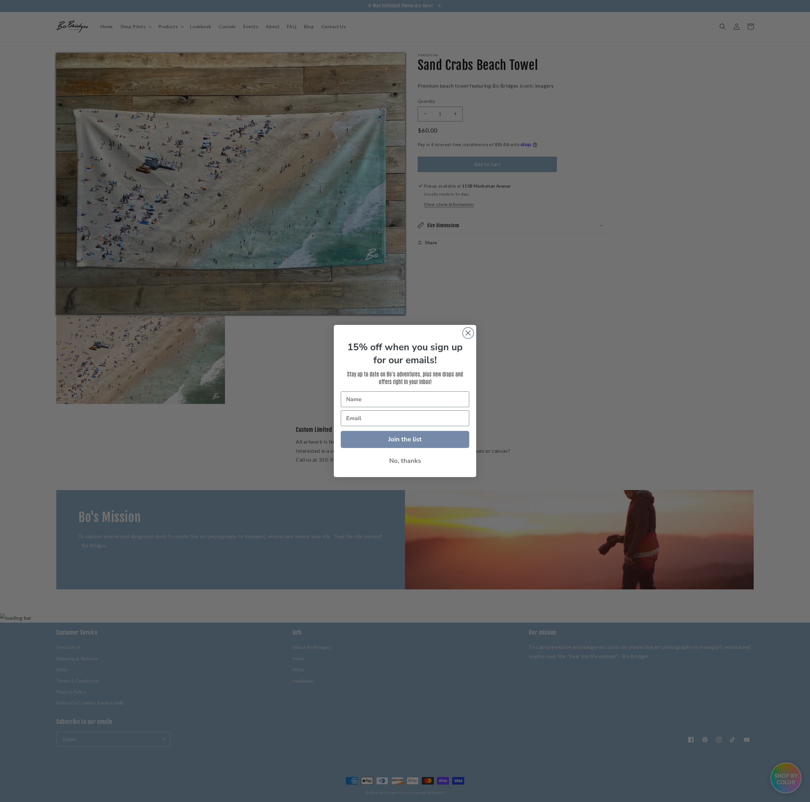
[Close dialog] (468, 333)
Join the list (405, 439)
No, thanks (405, 461)
